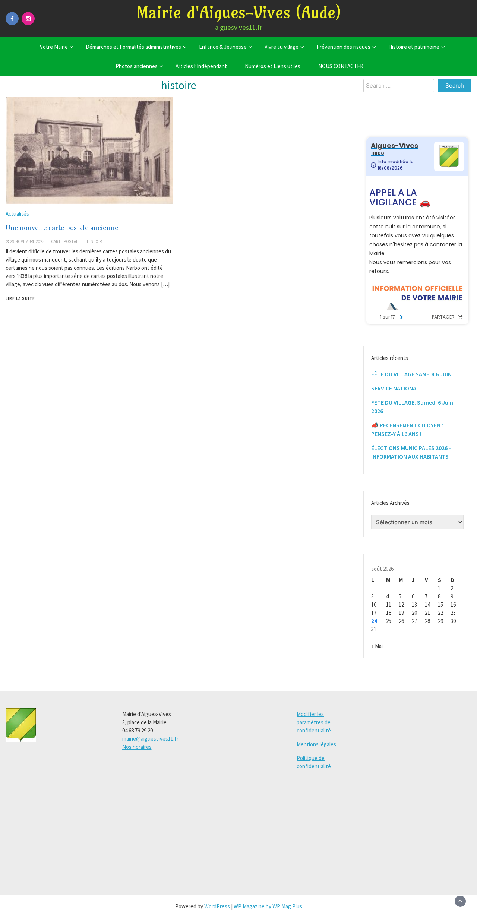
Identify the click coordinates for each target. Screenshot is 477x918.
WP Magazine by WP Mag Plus (268, 906)
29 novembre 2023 (27, 241)
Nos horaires (137, 746)
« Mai (377, 645)
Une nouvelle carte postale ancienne (62, 227)
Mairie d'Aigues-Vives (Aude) (238, 12)
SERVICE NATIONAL (395, 388)
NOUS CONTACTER (340, 66)
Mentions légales (316, 744)
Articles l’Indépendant (201, 66)
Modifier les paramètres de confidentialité (314, 722)
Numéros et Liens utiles (272, 66)
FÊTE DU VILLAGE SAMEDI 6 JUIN (411, 374)
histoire (95, 241)
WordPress (217, 906)
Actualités (17, 213)
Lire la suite (20, 298)
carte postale (65, 241)
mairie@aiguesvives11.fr (150, 738)
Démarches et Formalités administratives (133, 46)
